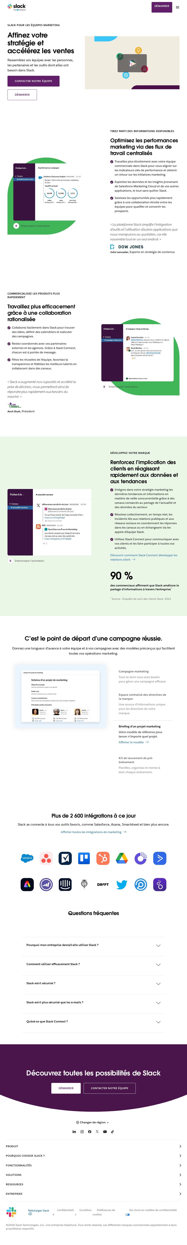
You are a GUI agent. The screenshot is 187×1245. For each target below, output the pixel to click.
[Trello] (84, 858)
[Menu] (177, 7)
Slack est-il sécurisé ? (40, 983)
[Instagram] (82, 1132)
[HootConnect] (84, 884)
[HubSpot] (103, 858)
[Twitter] (121, 884)
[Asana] (46, 858)
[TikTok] (112, 1132)
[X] (97, 1132)
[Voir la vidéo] (132, 63)
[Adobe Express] (27, 884)
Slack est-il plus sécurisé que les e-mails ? (54, 1002)
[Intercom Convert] (65, 884)
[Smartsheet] (65, 858)
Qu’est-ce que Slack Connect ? (47, 1021)
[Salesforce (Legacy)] (27, 858)
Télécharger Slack (38, 1210)
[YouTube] (105, 1132)
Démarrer (161, 6)
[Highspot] (140, 884)
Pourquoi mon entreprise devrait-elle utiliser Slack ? (62, 945)
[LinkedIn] (74, 1132)
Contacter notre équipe (33, 81)
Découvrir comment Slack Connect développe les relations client (143, 557)
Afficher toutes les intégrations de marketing (91, 832)
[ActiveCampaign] (159, 858)
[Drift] (103, 884)
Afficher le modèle (131, 769)
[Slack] (16, 7)
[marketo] (46, 884)
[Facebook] (89, 1132)
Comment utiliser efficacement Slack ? (53, 964)
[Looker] (159, 884)
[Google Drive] (121, 858)
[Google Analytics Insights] (140, 858)
